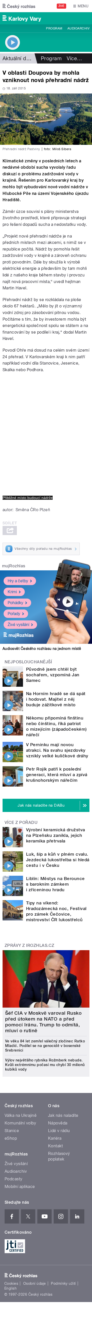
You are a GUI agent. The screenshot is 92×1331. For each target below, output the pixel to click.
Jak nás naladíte (63, 1115)
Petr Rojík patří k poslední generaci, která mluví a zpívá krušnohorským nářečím (56, 774)
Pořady (14, 613)
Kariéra (54, 1138)
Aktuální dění (18, 58)
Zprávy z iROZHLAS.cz (29, 945)
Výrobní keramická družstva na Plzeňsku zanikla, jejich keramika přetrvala (55, 835)
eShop (11, 1138)
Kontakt (55, 1146)
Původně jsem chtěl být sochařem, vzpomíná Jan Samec (52, 675)
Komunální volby (20, 1123)
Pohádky (15, 602)
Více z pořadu (21, 822)
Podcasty (13, 1179)
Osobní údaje (34, 1283)
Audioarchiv (78, 28)
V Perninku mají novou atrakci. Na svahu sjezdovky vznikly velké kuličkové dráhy (57, 750)
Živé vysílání (18, 624)
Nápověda (57, 1123)
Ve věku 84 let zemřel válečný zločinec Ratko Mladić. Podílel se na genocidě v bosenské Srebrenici (45, 1045)
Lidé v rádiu (59, 1130)
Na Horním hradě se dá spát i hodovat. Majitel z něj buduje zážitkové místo (55, 699)
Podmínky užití (63, 1283)
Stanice (12, 1130)
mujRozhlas (13, 565)
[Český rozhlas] (19, 6)
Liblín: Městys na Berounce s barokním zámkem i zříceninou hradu (55, 884)
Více (74, 58)
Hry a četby (18, 580)
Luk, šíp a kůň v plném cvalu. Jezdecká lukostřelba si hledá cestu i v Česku (57, 860)
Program (54, 28)
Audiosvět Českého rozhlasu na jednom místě (42, 649)
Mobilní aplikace (20, 1186)
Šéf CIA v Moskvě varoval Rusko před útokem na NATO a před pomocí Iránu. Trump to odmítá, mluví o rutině (43, 1022)
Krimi (12, 591)
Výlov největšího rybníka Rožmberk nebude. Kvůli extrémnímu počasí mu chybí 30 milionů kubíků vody (45, 1064)
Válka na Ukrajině (21, 1115)
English (10, 1288)
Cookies (11, 1283)
